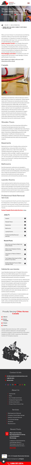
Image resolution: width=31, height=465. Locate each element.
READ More (13, 448)
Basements (8, 225)
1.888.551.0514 (16, 463)
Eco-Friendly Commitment (15, 397)
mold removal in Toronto (8, 43)
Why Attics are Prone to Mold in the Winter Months (13, 245)
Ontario (5, 323)
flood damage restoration (8, 53)
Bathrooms (8, 228)
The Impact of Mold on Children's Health (13, 254)
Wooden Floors (9, 221)
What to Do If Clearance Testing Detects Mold (12, 249)
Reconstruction (11, 423)
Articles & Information (14, 402)
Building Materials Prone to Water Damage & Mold (13, 263)
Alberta (5, 316)
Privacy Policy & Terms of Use (16, 404)
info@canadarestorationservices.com (16, 376)
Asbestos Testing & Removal (15, 417)
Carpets (7, 218)
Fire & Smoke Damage (13, 419)
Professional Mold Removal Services (11, 235)
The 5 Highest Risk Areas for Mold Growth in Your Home (13, 259)
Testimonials (12, 393)
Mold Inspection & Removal (14, 413)
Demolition (10, 421)
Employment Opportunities (15, 400)
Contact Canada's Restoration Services (12, 210)
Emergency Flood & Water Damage (16, 415)
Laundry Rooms (9, 231)
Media (10, 395)
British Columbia (5, 319)
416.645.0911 (10, 380)
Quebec (5, 325)
